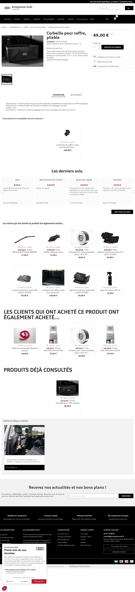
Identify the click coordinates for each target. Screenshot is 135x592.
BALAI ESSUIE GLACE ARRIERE (25, 252)
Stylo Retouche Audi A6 (110, 350)
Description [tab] (58, 95)
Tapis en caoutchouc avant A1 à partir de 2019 (110, 253)
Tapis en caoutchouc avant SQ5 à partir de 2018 (24, 291)
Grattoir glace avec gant (53, 252)
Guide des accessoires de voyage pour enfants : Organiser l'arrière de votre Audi (23, 461)
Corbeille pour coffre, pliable (67, 403)
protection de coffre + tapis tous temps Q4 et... (67, 146)
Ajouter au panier (112, 47)
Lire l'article (11, 467)
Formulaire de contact (119, 546)
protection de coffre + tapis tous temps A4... (53, 291)
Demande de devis (119, 552)
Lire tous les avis (122, 212)
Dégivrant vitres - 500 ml (110, 290)
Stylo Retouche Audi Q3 (53, 350)
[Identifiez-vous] (107, 19)
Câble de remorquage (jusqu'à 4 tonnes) (25, 349)
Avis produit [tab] (76, 95)
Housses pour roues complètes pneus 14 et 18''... (81, 253)
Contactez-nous (126, 2)
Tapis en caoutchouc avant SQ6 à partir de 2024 (81, 291)
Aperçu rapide (67, 142)
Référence (50, 48)
